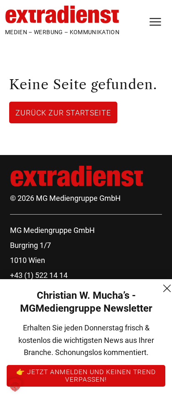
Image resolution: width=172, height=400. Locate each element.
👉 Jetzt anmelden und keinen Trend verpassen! (86, 375)
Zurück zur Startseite (63, 113)
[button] (15, 385)
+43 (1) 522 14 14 (39, 275)
